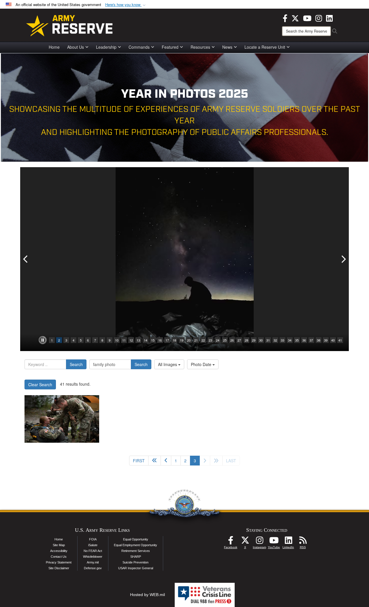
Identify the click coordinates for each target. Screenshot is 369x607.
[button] (126, 5)
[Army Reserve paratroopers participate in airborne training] (62, 419)
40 (333, 340)
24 (217, 340)
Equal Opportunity (135, 539)
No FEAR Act (93, 551)
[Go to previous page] (166, 460)
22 (203, 340)
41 (340, 340)
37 (311, 340)
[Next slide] (343, 259)
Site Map (59, 545)
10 (116, 340)
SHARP (135, 556)
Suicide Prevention (135, 562)
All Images (168, 364)
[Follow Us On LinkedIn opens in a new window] (288, 542)
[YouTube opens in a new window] (307, 17)
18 (174, 340)
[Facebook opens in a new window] (285, 17)
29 (253, 340)
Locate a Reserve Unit (264, 47)
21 (196, 340)
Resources (200, 47)
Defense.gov (93, 568)
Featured (170, 47)
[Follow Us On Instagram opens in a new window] (259, 542)
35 (297, 340)
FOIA (93, 539)
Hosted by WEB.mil (147, 594)
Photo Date (201, 364)
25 (225, 340)
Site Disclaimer (58, 568)
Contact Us (59, 556)
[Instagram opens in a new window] (318, 17)
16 (160, 340)
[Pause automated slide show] (43, 340)
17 (167, 340)
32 (275, 340)
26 (232, 340)
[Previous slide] (26, 259)
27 (239, 340)
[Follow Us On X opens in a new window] (245, 542)
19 (181, 340)
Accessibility (58, 551)
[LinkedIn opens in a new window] (329, 17)
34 (289, 340)
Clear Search (40, 384)
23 (210, 340)
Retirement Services (135, 551)
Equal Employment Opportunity (135, 545)
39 (325, 340)
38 (318, 340)
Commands (139, 47)
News (227, 47)
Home (54, 47)
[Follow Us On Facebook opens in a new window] (230, 542)
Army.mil (93, 562)
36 (304, 340)
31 (268, 340)
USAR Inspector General (135, 568)
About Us (75, 47)
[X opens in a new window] (295, 17)
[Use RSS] (302, 542)
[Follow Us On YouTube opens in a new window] (274, 542)
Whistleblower (92, 556)
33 (282, 340)
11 (124, 340)
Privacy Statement (58, 562)
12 (131, 340)
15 (153, 340)
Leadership (106, 47)
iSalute (92, 545)
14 (145, 340)
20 (189, 340)
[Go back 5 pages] (154, 460)
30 (261, 340)
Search (76, 364)
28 (246, 340)
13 (138, 340)
